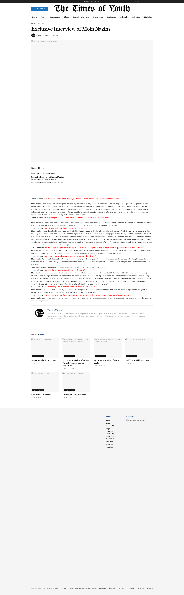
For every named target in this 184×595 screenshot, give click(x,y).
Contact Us (111, 17)
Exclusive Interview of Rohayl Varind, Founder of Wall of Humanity (76, 363)
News (43, 17)
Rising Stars (98, 17)
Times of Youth (43, 35)
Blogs (66, 17)
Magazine (148, 17)
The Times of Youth (52, 588)
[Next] (50, 188)
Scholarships (55, 17)
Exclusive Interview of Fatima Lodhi (47, 183)
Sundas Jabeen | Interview (74, 395)
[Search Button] (151, 1)
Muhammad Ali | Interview (43, 173)
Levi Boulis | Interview (41, 395)
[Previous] (46, 188)
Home (34, 17)
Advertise (136, 17)
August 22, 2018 (69, 368)
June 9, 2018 (36, 363)
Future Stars (41, 23)
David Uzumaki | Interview (137, 360)
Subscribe (124, 17)
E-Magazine (40, 8)
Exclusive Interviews (81, 17)
